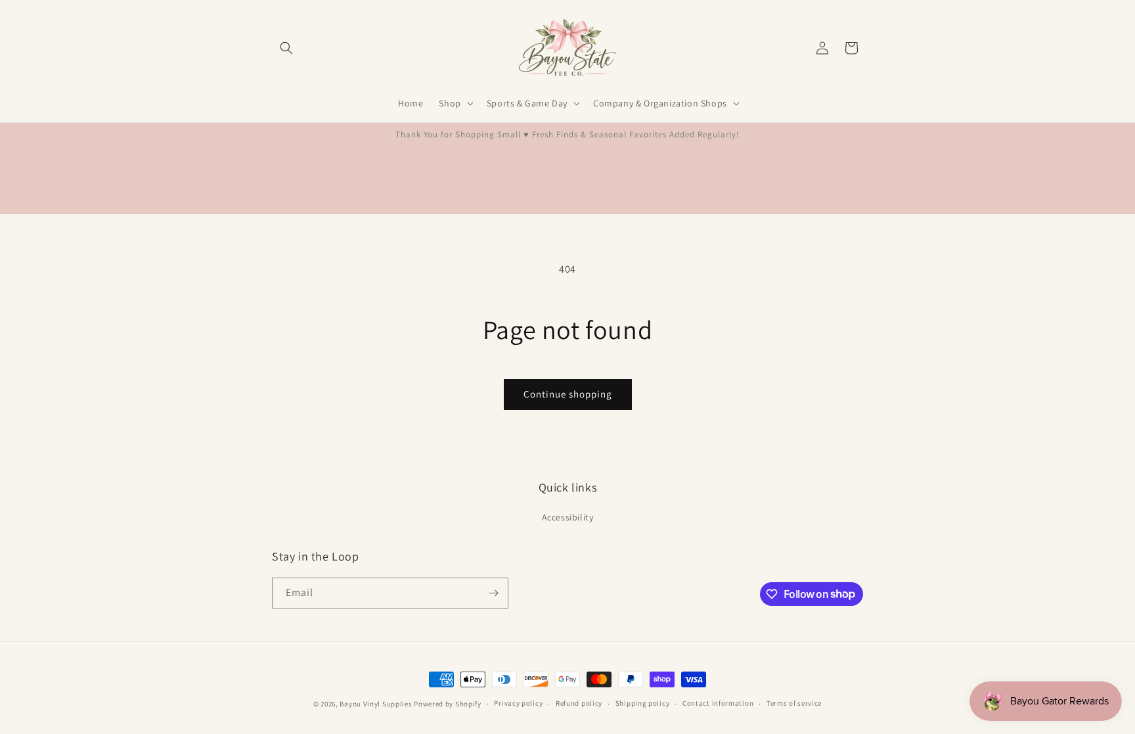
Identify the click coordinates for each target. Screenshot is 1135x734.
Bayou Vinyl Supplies (376, 703)
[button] (286, 48)
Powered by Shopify (447, 703)
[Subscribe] (493, 593)
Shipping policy (642, 703)
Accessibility (568, 517)
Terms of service (794, 703)
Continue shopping (567, 394)
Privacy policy (518, 703)
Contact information (717, 703)
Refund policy (579, 703)
